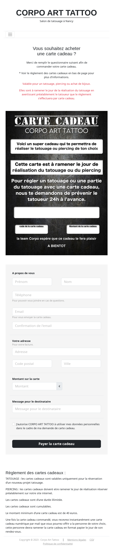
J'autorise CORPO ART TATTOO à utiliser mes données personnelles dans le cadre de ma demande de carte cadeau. (58, 426)
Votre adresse (21, 341)
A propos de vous (23, 273)
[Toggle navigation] (10, 34)
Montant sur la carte (26, 379)
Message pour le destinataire (31, 401)
